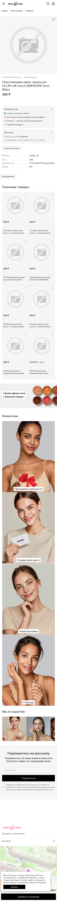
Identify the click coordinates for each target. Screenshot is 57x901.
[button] (8, 176)
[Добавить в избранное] (53, 19)
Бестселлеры (17, 11)
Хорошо (14, 887)
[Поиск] (48, 3)
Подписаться (29, 778)
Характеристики (11, 148)
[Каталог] (3, 3)
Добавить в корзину (28, 896)
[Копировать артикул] (37, 155)
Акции (5, 11)
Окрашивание (30, 77)
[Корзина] (53, 3)
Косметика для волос (12, 77)
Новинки (29, 11)
